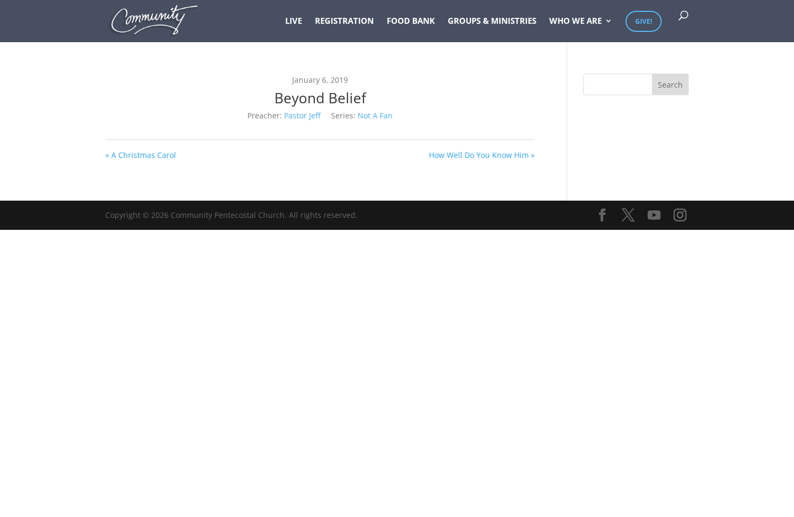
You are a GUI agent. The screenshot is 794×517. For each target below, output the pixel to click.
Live (293, 21)
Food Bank (411, 21)
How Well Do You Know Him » (482, 155)
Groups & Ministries (492, 21)
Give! (643, 21)
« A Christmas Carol (140, 155)
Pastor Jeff (302, 115)
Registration (344, 21)
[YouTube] (654, 215)
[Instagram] (680, 215)
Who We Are (575, 21)
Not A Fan (375, 115)
